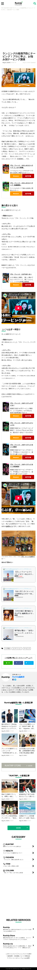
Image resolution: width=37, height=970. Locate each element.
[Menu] (2, 3)
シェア (19, 663)
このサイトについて (11, 954)
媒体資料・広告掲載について (16, 956)
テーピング (27, 648)
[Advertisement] (18, 32)
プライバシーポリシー (14, 958)
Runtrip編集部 (18, 677)
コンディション (16, 648)
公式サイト (9, 526)
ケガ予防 (7, 648)
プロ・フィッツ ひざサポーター (21, 274)
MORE (30, 766)
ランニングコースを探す (25, 954)
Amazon (16, 176)
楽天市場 (28, 176)
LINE (9, 663)
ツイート (29, 663)
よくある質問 (25, 958)
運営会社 (27, 956)
